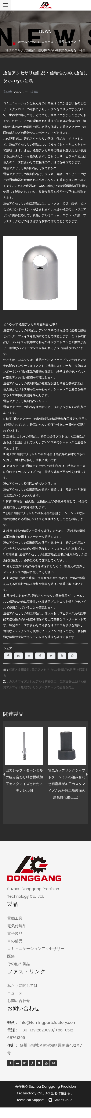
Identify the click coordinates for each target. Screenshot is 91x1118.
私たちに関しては (22, 986)
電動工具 (14, 918)
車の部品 (14, 941)
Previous (4, 774)
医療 (11, 956)
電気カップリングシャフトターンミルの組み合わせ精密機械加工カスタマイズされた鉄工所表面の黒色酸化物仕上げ (66, 784)
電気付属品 (16, 926)
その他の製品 (18, 964)
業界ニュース (68, 41)
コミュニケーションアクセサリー (35, 949)
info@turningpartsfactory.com (48, 1023)
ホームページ (27, 41)
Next (87, 774)
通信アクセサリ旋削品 (34, 324)
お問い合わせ (18, 1001)
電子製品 (14, 934)
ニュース (47, 41)
